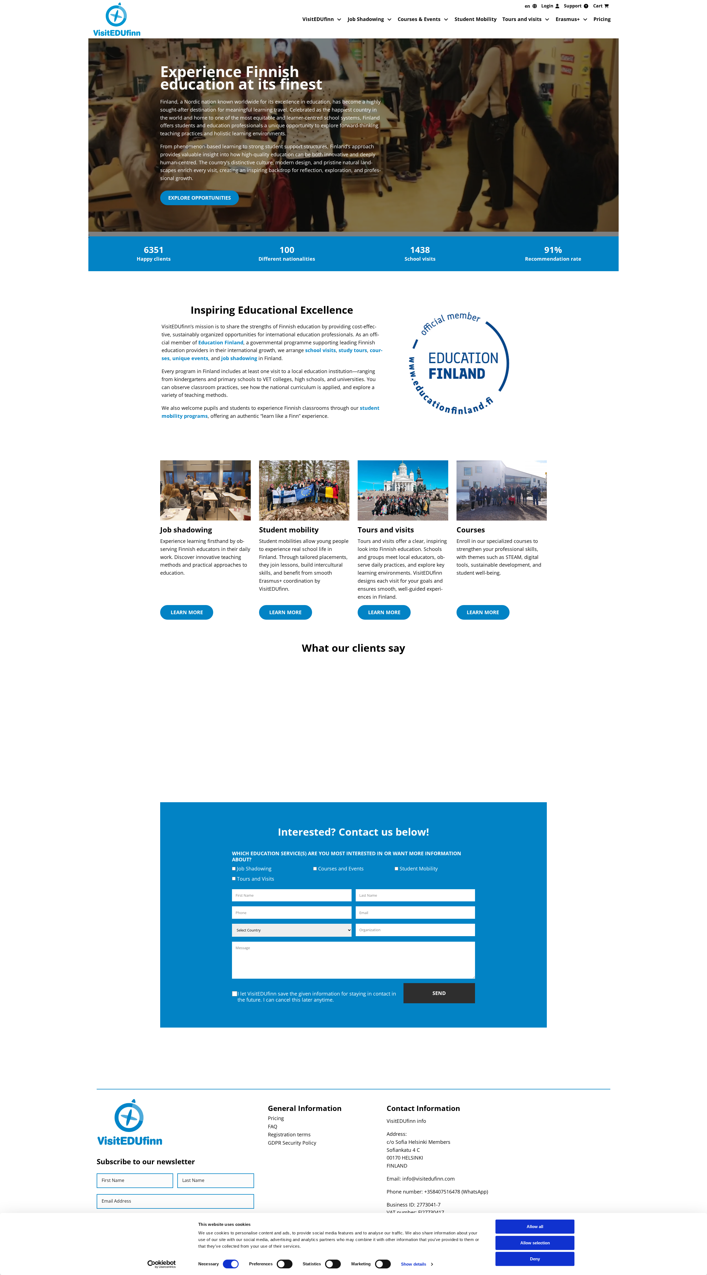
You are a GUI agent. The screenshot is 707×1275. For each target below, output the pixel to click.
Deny (535, 1258)
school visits (320, 350)
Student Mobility (476, 19)
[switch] (284, 1264)
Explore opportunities (199, 197)
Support (573, 6)
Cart (598, 6)
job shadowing (239, 358)
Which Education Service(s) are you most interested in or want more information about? (346, 856)
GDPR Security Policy (292, 1142)
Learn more (187, 612)
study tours (353, 350)
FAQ (272, 1126)
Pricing (602, 19)
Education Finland (220, 342)
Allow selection (535, 1242)
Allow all (535, 1226)
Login (547, 6)
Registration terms (289, 1134)
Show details (413, 1264)
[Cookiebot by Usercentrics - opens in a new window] (162, 1264)
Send (439, 993)
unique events (190, 358)
